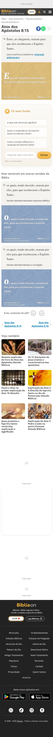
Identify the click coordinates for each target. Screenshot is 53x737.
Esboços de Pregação (39, 638)
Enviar (44, 155)
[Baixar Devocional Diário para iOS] (40, 697)
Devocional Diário (39, 649)
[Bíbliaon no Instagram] (31, 710)
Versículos (14, 632)
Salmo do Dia (39, 644)
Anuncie (27, 677)
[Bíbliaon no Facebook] (42, 710)
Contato (39, 666)
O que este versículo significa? (22, 122)
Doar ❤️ (16, 618)
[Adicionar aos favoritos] (49, 28)
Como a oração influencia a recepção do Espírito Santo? (20, 143)
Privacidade (14, 672)
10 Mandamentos (39, 632)
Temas (14, 666)
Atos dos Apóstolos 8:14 (12, 324)
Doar (31, 12)
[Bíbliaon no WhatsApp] (11, 710)
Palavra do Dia (14, 649)
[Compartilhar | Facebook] (38, 28)
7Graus (20, 721)
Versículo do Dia (14, 644)
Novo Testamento (39, 655)
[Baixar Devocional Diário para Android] (14, 697)
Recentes (39, 660)
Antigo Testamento (14, 655)
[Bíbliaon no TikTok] (21, 710)
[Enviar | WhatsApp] (43, 28)
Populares (14, 660)
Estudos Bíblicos (14, 638)
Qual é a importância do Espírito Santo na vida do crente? (23, 132)
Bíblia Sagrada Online (12, 13)
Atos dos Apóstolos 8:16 (40, 324)
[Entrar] (39, 12)
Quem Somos (39, 672)
